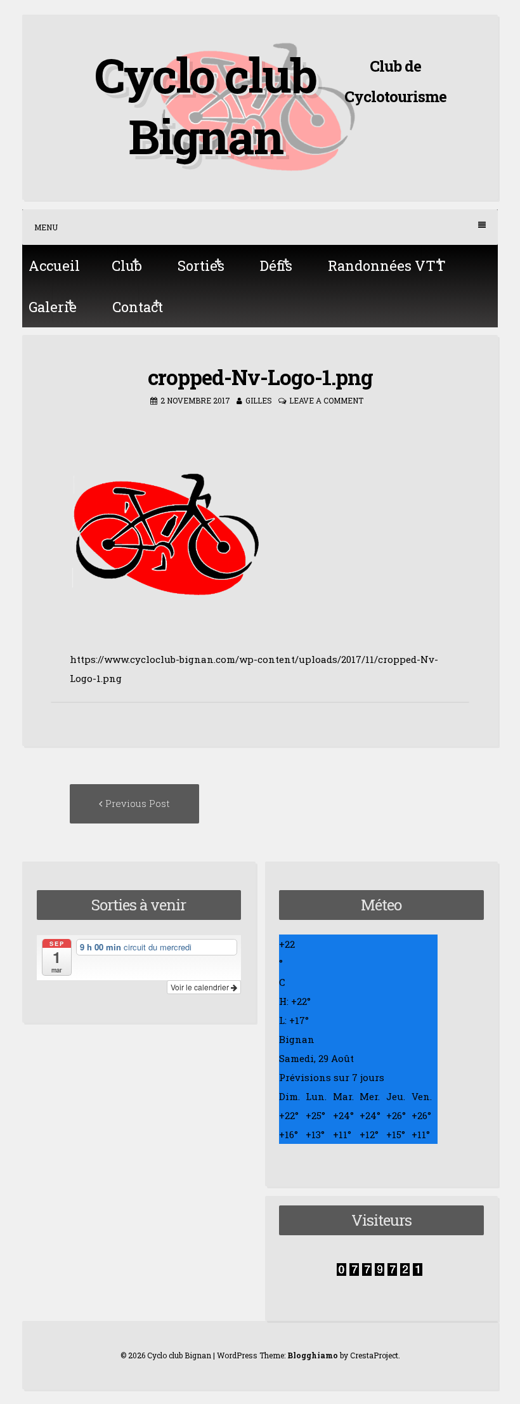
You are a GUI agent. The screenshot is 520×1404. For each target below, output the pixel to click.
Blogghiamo (312, 1355)
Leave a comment (326, 400)
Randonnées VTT (387, 265)
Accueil (54, 265)
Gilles (258, 400)
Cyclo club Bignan (205, 105)
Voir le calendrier (201, 986)
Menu (46, 227)
